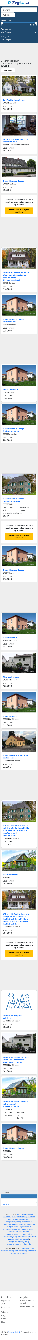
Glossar (4, 1319)
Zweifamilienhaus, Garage (14, 100)
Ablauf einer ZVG (27, 1306)
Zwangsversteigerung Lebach (18, 1239)
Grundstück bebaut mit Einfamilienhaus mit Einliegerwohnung (15, 1104)
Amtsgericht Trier (15, 1251)
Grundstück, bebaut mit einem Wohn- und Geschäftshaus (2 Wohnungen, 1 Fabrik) (16, 1059)
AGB (3, 1304)
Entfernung (7, 70)
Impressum (5, 1300)
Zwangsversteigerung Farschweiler (18, 1227)
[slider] (2, 23)
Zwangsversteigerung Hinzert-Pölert (19, 1234)
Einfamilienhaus (10, 638)
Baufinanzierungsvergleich (27, 1301)
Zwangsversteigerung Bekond (18, 1219)
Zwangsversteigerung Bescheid (23, 1224)
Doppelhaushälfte (10, 389)
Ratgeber (5, 1315)
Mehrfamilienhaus (11, 677)
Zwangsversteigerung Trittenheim (19, 1244)
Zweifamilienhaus (10, 875)
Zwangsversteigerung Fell (11, 1229)
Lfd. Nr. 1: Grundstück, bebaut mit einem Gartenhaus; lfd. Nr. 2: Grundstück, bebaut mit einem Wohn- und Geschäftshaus (16, 830)
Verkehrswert (6, 20)
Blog (3, 1322)
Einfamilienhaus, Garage (13, 181)
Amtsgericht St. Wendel (19, 1253)
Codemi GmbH (14, 1332)
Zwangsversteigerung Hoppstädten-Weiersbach (19, 1237)
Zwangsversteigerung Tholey (19, 1242)
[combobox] (19, 9)
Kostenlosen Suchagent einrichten (19, 210)
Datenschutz (6, 1307)
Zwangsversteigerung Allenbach (23, 1217)
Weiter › (6, 1204)
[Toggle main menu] (3, 3)
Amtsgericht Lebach (29, 1251)
